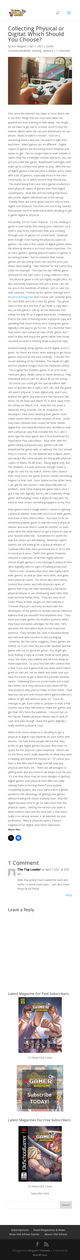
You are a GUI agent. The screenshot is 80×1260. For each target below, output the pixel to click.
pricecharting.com (22, 297)
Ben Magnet (19, 46)
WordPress (40, 1255)
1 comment (63, 50)
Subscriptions (20, 1230)
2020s (49, 46)
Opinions (47, 50)
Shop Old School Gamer (24, 1234)
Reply (68, 895)
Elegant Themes (39, 1250)
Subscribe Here (40, 1193)
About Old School (55, 1234)
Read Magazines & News (49, 1230)
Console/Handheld (19, 50)
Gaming (36, 50)
